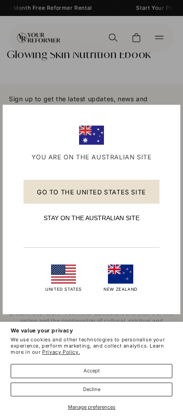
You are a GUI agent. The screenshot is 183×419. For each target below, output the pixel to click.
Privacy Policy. (61, 352)
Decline (91, 389)
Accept (92, 371)
